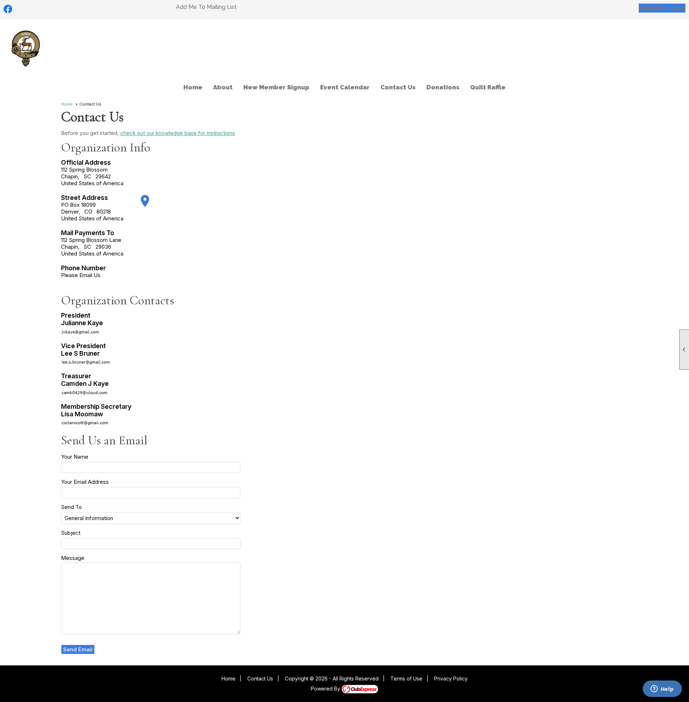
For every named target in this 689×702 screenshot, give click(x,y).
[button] (78, 650)
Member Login (662, 8)
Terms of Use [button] (406, 678)
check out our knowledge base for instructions (177, 133)
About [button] (223, 87)
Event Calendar (345, 87)
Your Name (74, 456)
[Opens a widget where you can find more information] (662, 689)
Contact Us (398, 87)
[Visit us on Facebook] (8, 9)
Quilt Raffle (488, 87)
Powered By (326, 688)
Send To (71, 507)
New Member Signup (276, 87)
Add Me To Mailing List (206, 7)
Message (72, 557)
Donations (442, 87)
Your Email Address (85, 481)
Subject (70, 532)
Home (192, 87)
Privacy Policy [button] (451, 678)
